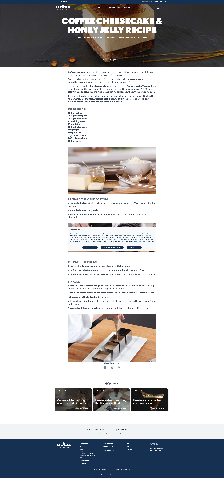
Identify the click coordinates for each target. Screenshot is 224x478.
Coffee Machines (84, 460)
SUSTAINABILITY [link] (114, 7)
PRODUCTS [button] (87, 7)
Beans (81, 449)
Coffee (82, 446)
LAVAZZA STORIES (109, 443)
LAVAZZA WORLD (61, 1)
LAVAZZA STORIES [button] (100, 7)
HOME (156, 1)
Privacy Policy (96, 469)
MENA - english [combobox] (155, 450)
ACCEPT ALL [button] (90, 247)
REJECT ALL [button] (134, 247)
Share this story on (112, 363)
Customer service (97, 429)
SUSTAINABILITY (109, 446)
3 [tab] (113, 417)
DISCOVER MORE (81, 408)
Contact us (129, 449)
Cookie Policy (105, 469)
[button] (158, 7)
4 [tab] (114, 417)
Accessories (83, 463)
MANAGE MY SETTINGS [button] (112, 247)
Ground (82, 451)
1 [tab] (109, 417)
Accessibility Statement (125, 469)
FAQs (128, 446)
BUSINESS (163, 1)
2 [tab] (111, 417)
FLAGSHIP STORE (123, 429)
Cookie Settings (114, 469)
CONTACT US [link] (127, 7)
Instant (81, 457)
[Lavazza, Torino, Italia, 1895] (63, 7)
